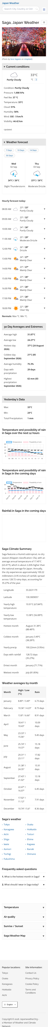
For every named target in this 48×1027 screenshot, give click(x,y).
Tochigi (7, 854)
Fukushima (9, 858)
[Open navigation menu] (44, 10)
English (10, 1005)
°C (32, 79)
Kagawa (31, 844)
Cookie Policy (32, 984)
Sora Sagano (15, 59)
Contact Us (30, 973)
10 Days (20, 150)
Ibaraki (30, 849)
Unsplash (28, 59)
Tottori (30, 834)
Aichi (6, 834)
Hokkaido (32, 829)
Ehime (30, 839)
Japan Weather (10, 3)
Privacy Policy (32, 978)
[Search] (36, 9)
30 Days (9, 155)
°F (36, 79)
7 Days (9, 150)
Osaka (30, 824)
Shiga (6, 839)
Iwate (6, 844)
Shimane (31, 854)
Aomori (7, 849)
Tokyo (7, 824)
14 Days (33, 150)
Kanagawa (9, 829)
